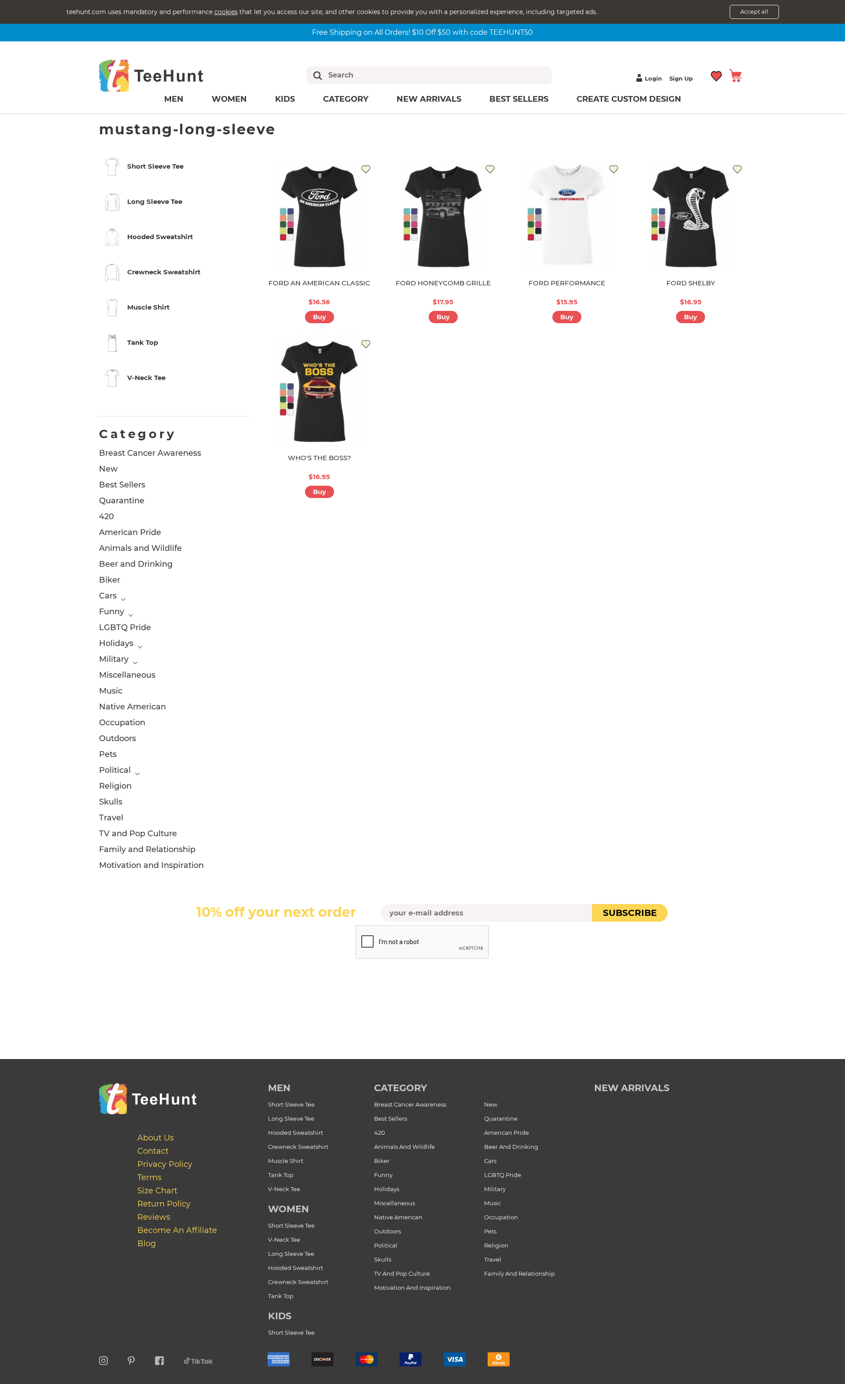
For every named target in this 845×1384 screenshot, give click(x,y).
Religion (115, 786)
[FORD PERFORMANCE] (567, 214)
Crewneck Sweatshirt (298, 1146)
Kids (285, 99)
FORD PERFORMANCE (567, 283)
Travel (111, 818)
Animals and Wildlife (140, 548)
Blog (146, 1243)
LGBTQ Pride (125, 627)
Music (110, 691)
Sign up (681, 78)
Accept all (754, 11)
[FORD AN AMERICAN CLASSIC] (319, 214)
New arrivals (429, 99)
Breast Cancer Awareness (150, 453)
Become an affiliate (177, 1230)
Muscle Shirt (285, 1160)
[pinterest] (131, 1359)
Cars (108, 596)
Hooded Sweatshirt (295, 1132)
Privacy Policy (164, 1164)
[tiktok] (198, 1359)
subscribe (630, 913)
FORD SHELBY (690, 283)
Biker (109, 580)
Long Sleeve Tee (291, 1118)
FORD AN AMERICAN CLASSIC (319, 283)
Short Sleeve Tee (291, 1104)
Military (114, 659)
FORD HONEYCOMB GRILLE (443, 283)
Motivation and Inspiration (151, 865)
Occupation (122, 722)
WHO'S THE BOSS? (319, 458)
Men (174, 99)
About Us (155, 1138)
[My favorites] (717, 75)
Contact (153, 1151)
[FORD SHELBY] (691, 214)
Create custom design (629, 99)
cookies (226, 12)
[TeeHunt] (165, 75)
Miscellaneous (127, 675)
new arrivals (631, 1087)
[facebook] (159, 1359)
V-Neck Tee (284, 1188)
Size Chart (157, 1191)
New (108, 469)
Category (345, 99)
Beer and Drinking (136, 564)
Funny (111, 611)
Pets (108, 754)
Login (653, 78)
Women (229, 99)
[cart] (735, 75)
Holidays (116, 643)
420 (106, 516)
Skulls (110, 802)
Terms (149, 1177)
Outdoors (117, 738)
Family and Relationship (147, 849)
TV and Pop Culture (138, 833)
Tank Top (281, 1174)
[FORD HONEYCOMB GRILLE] (443, 214)
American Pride (130, 532)
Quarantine (121, 501)
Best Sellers (518, 99)
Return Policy (164, 1204)
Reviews (153, 1217)
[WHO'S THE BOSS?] (319, 389)
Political (115, 770)
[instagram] (103, 1359)
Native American (132, 707)
